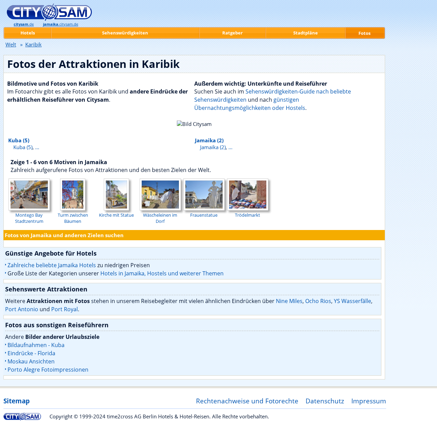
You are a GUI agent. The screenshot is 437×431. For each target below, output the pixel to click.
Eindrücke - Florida (31, 353)
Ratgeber (232, 33)
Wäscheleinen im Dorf (160, 218)
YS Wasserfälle (352, 301)
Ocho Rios (318, 301)
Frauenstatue (203, 215)
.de (24, 24)
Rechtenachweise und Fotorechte (247, 401)
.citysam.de (60, 24)
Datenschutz (325, 401)
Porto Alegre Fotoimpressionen (48, 369)
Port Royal (64, 309)
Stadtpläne (305, 33)
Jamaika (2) (209, 140)
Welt (10, 44)
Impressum (368, 401)
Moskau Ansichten (31, 361)
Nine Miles (289, 301)
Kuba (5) (18, 140)
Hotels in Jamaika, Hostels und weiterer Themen (162, 273)
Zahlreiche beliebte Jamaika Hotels (52, 265)
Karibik (33, 44)
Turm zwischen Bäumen (73, 218)
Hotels (27, 33)
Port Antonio (21, 309)
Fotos (364, 33)
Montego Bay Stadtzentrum (29, 218)
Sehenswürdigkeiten (125, 33)
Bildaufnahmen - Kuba (36, 345)
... (37, 147)
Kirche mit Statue (116, 215)
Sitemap (16, 401)
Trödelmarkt (247, 215)
